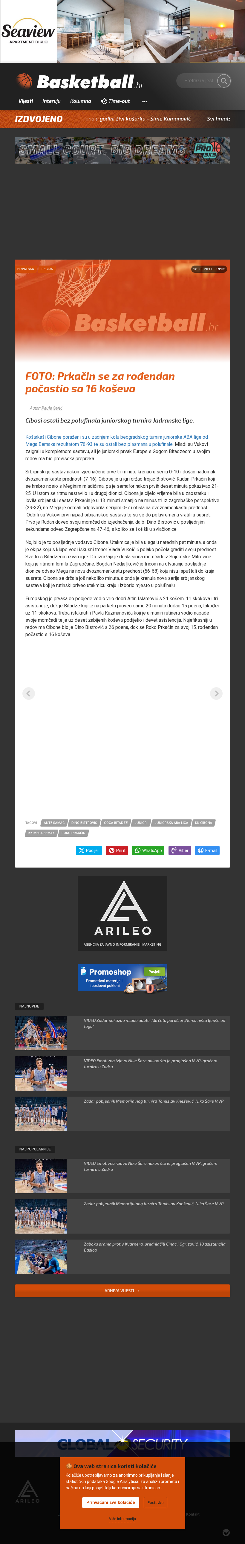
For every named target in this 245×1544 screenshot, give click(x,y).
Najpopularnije (35, 1149)
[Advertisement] (122, 215)
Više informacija (122, 1519)
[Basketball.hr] (79, 82)
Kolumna (80, 101)
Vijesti (26, 101)
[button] (144, 101)
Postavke (155, 1502)
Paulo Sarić (52, 408)
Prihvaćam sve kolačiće (110, 1502)
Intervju (51, 101)
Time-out (119, 101)
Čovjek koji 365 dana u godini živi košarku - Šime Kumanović (88, 118)
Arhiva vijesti (120, 1290)
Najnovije (29, 1006)
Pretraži (224, 81)
